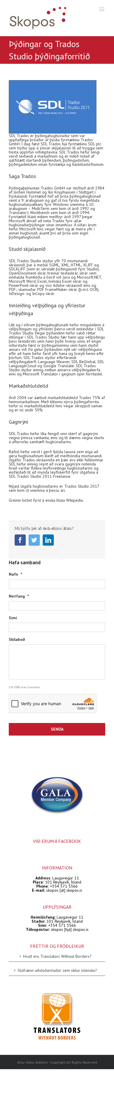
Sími (13, 617)
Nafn (15, 574)
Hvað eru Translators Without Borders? (57, 956)
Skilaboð (17, 639)
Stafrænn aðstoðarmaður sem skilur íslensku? (57, 970)
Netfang (19, 596)
